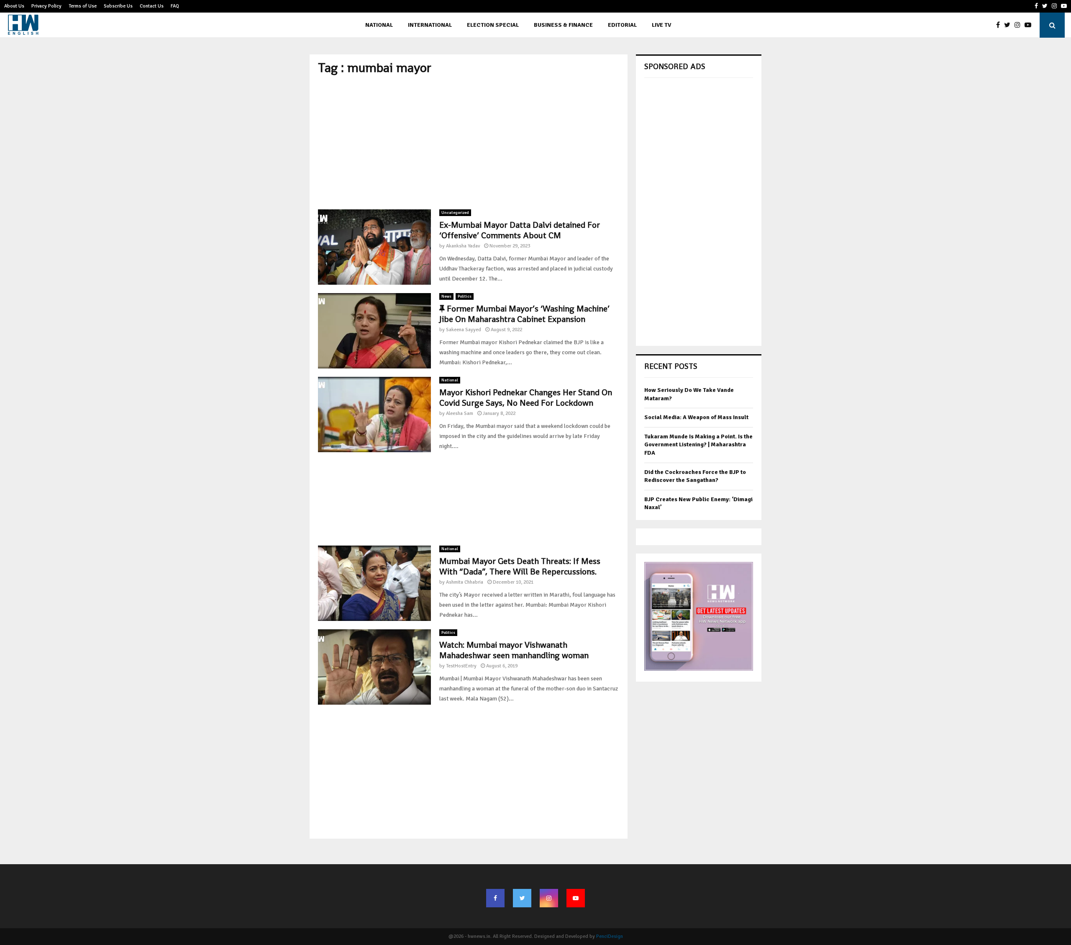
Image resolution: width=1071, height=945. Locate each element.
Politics (464, 296)
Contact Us (152, 6)
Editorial (622, 24)
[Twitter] (1009, 25)
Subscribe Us (118, 6)
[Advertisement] (468, 142)
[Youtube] (1030, 25)
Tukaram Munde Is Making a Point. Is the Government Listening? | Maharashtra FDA (698, 444)
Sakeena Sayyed (463, 330)
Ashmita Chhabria (464, 582)
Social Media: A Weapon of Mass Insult (696, 417)
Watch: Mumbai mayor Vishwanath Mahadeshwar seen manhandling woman (514, 650)
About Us (14, 6)
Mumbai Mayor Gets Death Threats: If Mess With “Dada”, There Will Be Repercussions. (519, 566)
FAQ (175, 6)
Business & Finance (563, 24)
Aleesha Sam (459, 413)
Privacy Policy (46, 6)
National (379, 24)
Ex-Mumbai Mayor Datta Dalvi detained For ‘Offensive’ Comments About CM (519, 230)
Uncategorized (455, 212)
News (446, 296)
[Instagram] (1020, 25)
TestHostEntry (461, 666)
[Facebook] (1000, 25)
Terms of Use (83, 6)
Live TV (661, 24)
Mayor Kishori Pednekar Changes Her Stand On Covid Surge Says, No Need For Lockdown (525, 397)
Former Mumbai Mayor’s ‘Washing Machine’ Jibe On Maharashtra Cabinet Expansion (524, 313)
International (430, 24)
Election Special (493, 24)
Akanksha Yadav (463, 246)
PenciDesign (609, 936)
